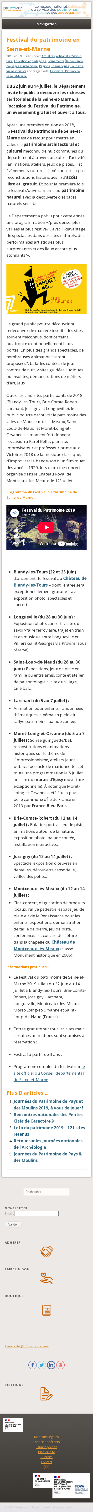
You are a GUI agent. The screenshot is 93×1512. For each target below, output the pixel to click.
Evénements (56, 61)
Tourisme (76, 66)
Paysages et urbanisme (22, 66)
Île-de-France (74, 61)
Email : (10, 1213)
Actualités (48, 56)
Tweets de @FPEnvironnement (27, 1346)
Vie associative (16, 71)
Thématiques (60, 66)
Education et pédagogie (30, 61)
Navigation (46, 23)
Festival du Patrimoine (65, 71)
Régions (44, 66)
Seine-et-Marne (16, 76)
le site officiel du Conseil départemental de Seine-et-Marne (49, 1073)
